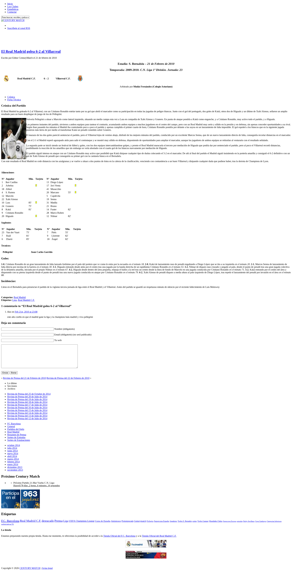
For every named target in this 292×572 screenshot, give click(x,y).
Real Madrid (20, 297)
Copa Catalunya (260, 521)
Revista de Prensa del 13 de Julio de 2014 (27, 415)
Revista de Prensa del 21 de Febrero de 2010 (24, 378)
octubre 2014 (13, 445)
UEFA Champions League (81, 521)
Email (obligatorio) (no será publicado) (72, 334)
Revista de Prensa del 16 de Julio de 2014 (27, 407)
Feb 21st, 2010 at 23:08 (26, 311)
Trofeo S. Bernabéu (185, 521)
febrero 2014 (13, 461)
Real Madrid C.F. (26, 300)
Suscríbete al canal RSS (18, 28)
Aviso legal (47, 568)
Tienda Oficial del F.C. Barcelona (119, 536)
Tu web (58, 340)
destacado (48, 520)
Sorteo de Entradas (16, 437)
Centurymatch (140, 521)
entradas (240, 521)
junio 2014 (12, 450)
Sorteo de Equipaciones (18, 440)
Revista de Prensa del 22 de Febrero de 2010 (68, 378)
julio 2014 (12, 448)
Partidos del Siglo (15, 429)
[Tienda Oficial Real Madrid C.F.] (146, 547)
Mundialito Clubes (215, 521)
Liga (14, 300)
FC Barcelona (14, 423)
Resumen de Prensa (16, 434)
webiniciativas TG (7, 524)
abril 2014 (12, 456)
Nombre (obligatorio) (64, 329)
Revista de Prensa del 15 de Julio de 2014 (27, 410)
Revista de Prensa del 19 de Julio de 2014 (27, 399)
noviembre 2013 (15, 470)
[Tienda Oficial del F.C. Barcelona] (146, 557)
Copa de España (102, 521)
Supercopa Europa (229, 521)
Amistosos (116, 521)
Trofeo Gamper (203, 521)
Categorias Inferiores (274, 521)
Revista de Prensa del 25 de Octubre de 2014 (28, 394)
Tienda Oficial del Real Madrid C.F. (159, 536)
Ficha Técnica (14, 99)
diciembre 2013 (14, 467)
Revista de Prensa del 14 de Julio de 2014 (27, 413)
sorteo (194, 521)
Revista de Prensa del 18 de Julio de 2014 (27, 402)
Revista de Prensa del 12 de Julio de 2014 (27, 418)
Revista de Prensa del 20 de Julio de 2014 (27, 396)
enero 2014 (12, 464)
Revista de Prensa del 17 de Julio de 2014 (27, 405)
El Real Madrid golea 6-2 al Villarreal (31, 51)
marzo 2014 (13, 459)
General (11, 426)
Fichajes (150, 521)
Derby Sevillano (249, 521)
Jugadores (173, 521)
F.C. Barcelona (10, 520)
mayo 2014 (12, 453)
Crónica (11, 97)
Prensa (58, 520)
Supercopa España (161, 521)
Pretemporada (127, 521)
